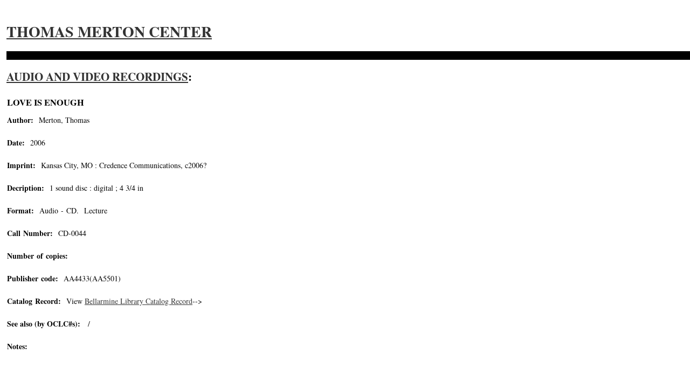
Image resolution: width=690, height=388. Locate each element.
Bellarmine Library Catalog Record (138, 301)
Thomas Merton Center (109, 31)
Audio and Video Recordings (97, 76)
